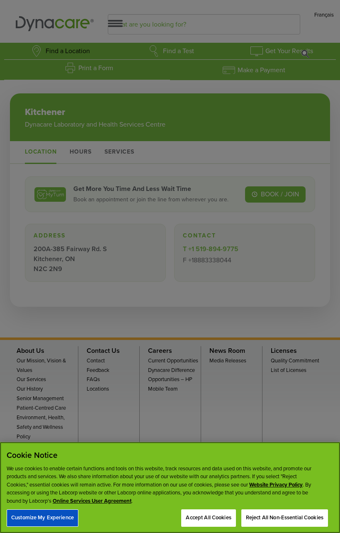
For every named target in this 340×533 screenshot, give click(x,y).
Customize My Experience (42, 517)
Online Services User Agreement (92, 501)
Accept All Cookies (208, 517)
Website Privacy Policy (276, 485)
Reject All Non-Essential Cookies (284, 517)
